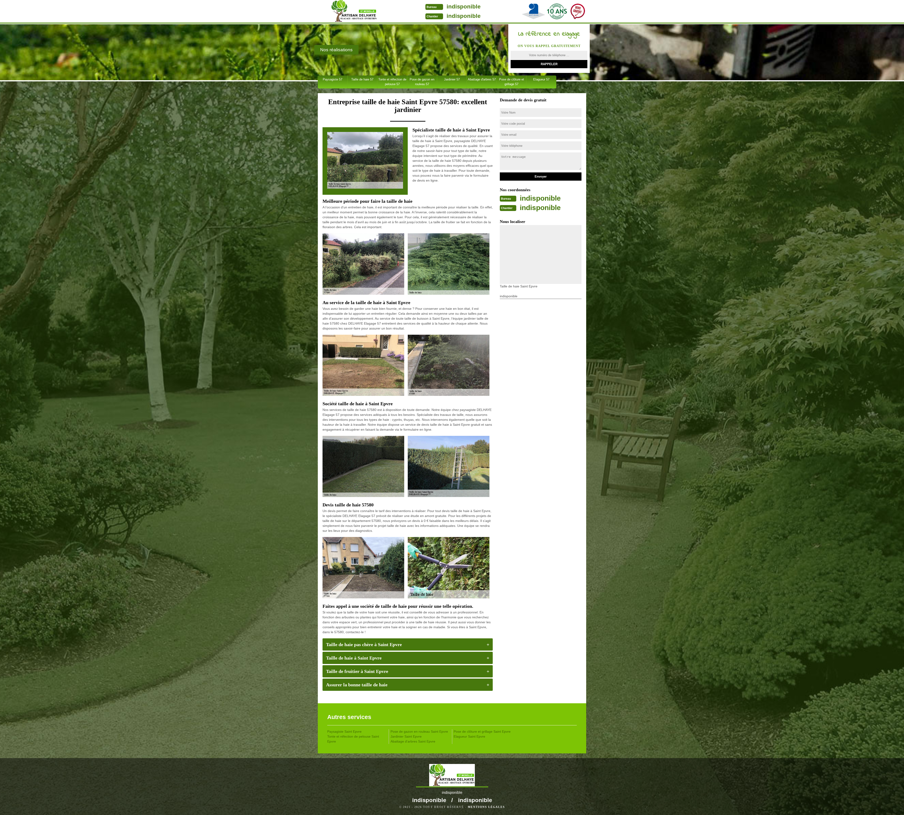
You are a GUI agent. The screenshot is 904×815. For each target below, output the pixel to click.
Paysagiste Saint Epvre (344, 731)
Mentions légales (486, 807)
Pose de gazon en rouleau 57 (422, 82)
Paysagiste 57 (332, 79)
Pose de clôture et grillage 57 (511, 82)
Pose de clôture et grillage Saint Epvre (482, 731)
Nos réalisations (336, 49)
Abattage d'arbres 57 (482, 79)
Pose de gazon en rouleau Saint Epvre (419, 731)
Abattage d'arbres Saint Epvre (413, 741)
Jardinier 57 (452, 79)
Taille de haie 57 (362, 79)
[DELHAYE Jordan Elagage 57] (354, 12)
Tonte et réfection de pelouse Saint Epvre (353, 739)
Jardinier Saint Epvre (406, 736)
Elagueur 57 (541, 79)
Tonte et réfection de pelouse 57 (392, 82)
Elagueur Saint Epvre (469, 736)
